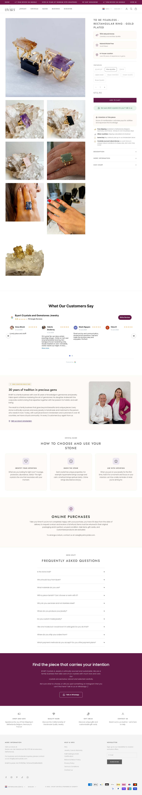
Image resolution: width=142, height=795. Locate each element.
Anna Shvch (20, 327)
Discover (68, 9)
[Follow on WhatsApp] (28, 777)
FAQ (65, 747)
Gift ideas (88, 719)
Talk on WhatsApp (72, 695)
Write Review (125, 317)
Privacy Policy (69, 763)
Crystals (34, 9)
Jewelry (23, 9)
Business (56, 9)
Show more (45, 348)
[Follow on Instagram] (11, 777)
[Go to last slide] (8, 336)
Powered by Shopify (70, 787)
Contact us (123, 719)
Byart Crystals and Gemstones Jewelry (37, 315)
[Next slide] (133, 336)
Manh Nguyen (84, 327)
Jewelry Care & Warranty (73, 750)
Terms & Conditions (71, 767)
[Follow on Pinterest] (17, 777)
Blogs (45, 9)
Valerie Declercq (50, 328)
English (117, 9)
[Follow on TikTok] (22, 777)
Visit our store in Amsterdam (21, 421)
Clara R (114, 327)
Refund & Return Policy (72, 760)
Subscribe (118, 786)
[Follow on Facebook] (6, 777)
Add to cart (115, 100)
